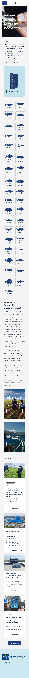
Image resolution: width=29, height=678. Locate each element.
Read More (11, 91)
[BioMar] (4, 3)
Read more (15, 508)
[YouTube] (9, 662)
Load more (13, 643)
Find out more (12, 411)
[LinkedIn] (3, 662)
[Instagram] (6, 662)
